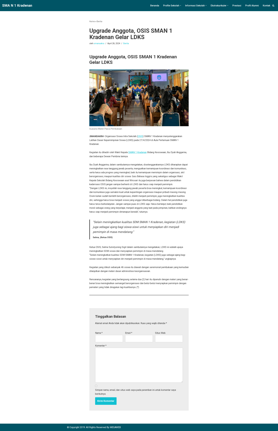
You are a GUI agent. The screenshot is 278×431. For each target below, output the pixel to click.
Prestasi (236, 5)
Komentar (100, 345)
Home (92, 21)
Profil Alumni (252, 5)
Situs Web (160, 333)
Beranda (154, 5)
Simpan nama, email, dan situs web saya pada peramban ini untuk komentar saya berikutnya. (135, 392)
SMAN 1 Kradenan (137, 152)
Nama (99, 333)
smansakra (99, 43)
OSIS (140, 136)
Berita (99, 21)
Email (128, 333)
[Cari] (273, 5)
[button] (180, 5)
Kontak (266, 5)
